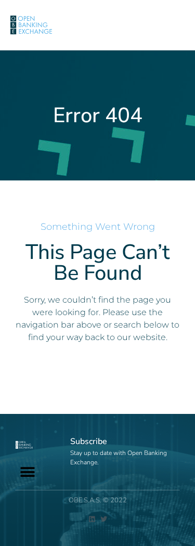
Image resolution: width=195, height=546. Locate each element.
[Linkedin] (91, 519)
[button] (27, 472)
